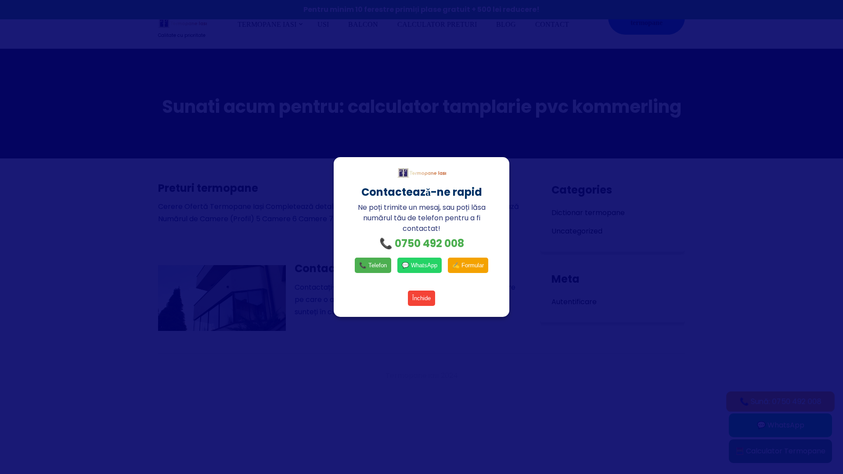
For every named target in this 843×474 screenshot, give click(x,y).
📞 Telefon (373, 265)
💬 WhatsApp (419, 265)
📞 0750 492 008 (421, 243)
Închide (421, 298)
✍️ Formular (468, 265)
